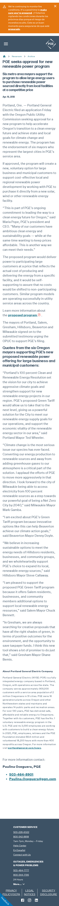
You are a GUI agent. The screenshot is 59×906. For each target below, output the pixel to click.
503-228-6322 (21, 832)
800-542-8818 (21, 836)
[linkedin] (36, 900)
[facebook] (22, 900)
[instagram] (29, 900)
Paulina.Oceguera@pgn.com (32, 779)
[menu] (5, 43)
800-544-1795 (21, 874)
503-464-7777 (21, 870)
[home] (51, 44)
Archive (31, 56)
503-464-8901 (21, 774)
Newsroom (17, 56)
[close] (55, 6)
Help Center (19, 845)
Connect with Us (22, 854)
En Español (19, 850)
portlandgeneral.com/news (24, 747)
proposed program (22, 315)
